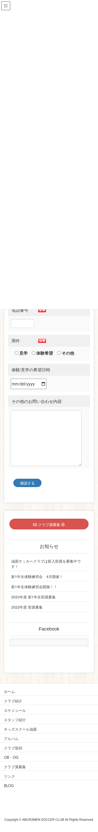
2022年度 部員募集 (27, 607)
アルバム (11, 738)
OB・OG (11, 757)
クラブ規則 (13, 747)
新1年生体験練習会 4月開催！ (37, 576)
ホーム (9, 691)
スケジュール (15, 710)
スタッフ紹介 (15, 719)
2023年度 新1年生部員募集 (33, 596)
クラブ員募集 (15, 766)
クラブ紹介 (13, 700)
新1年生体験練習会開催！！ (34, 586)
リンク (9, 776)
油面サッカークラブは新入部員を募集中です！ (46, 563)
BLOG (9, 785)
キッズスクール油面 (20, 729)
